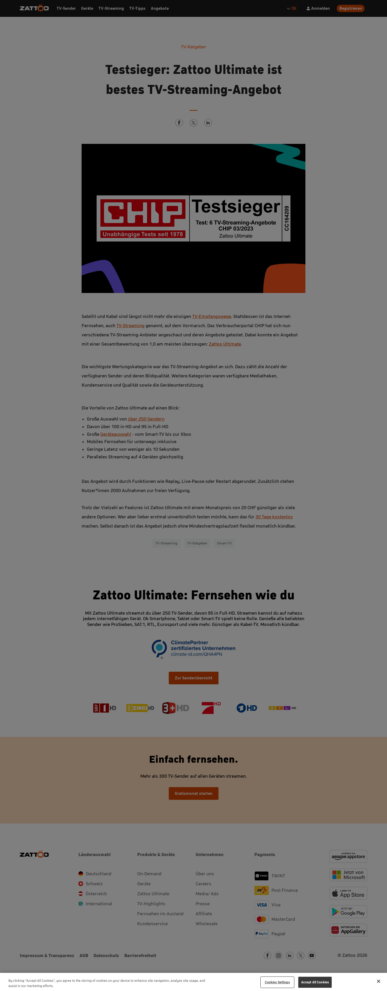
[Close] (378, 981)
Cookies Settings (277, 982)
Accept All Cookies (315, 982)
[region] (193, 982)
